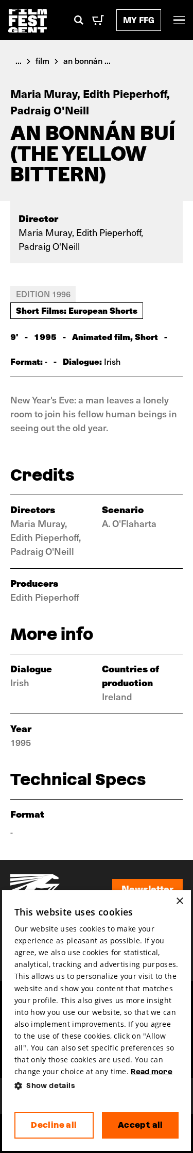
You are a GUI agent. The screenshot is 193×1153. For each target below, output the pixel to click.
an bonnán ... (87, 60)
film (42, 60)
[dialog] (96, 1020)
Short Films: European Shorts (76, 310)
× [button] (179, 901)
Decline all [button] (54, 1125)
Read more (151, 1071)
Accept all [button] (140, 1125)
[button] (96, 1086)
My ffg (138, 20)
